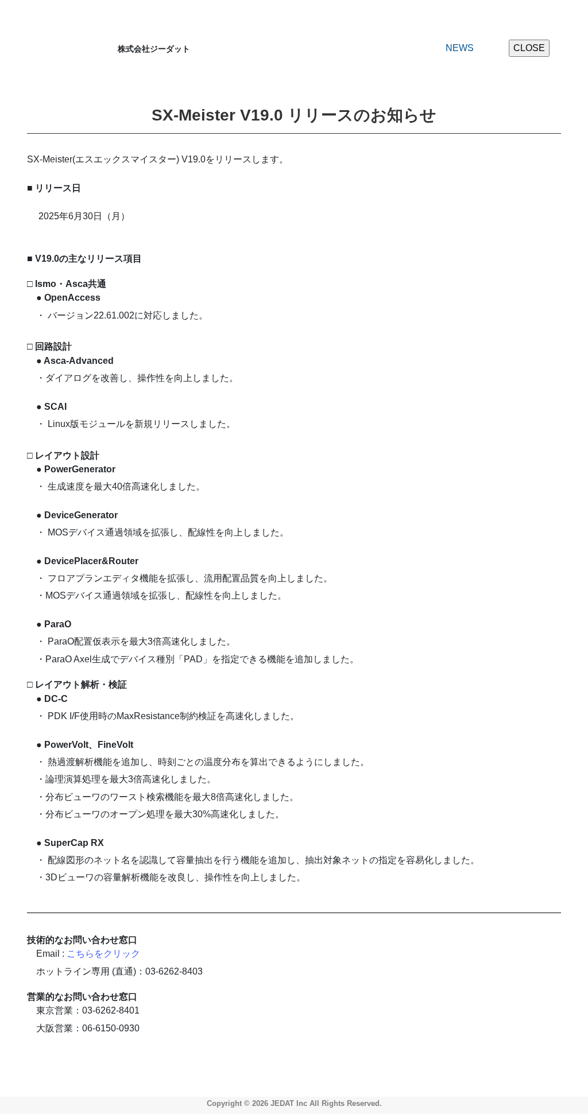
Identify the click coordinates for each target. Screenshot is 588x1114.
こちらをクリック (103, 953)
